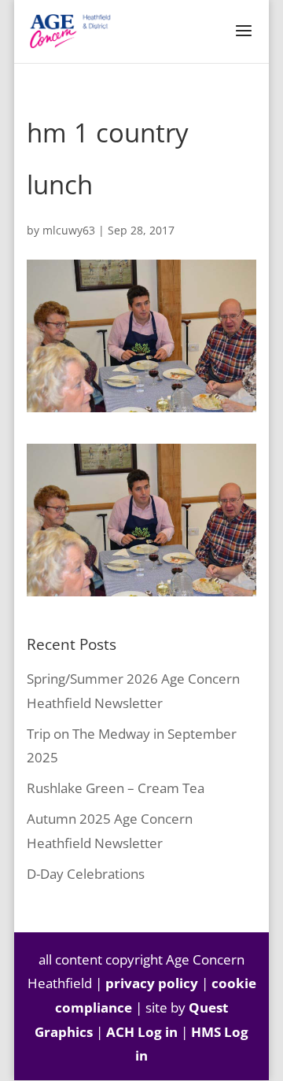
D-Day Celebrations (86, 874)
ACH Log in (142, 1032)
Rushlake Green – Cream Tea (115, 788)
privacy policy (151, 983)
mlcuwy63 (68, 230)
